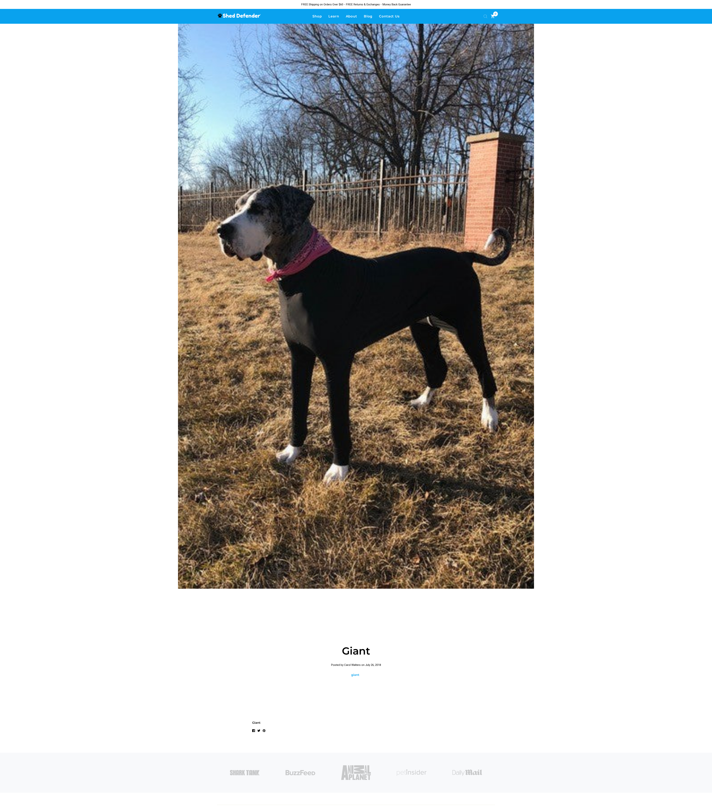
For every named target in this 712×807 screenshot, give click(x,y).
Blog (368, 16)
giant (355, 675)
